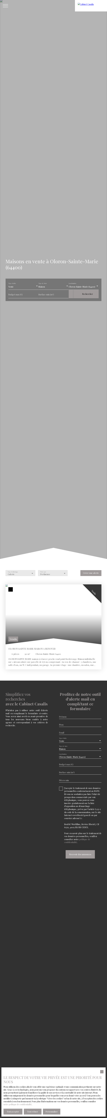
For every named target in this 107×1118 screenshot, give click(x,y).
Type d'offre (12, 283)
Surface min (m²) (46, 294)
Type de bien (42, 283)
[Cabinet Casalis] (91, 5)
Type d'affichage (13, 572)
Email (61, 732)
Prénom (62, 716)
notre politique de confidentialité (17, 1104)
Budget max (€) (15, 294)
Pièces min (64, 780)
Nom (61, 724)
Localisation (72, 283)
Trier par (43, 572)
